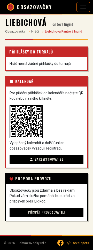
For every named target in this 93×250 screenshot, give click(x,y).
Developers (80, 243)
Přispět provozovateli (46, 212)
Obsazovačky (15, 31)
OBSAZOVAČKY (34, 6)
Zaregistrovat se (48, 159)
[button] (26, 121)
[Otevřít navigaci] (83, 7)
